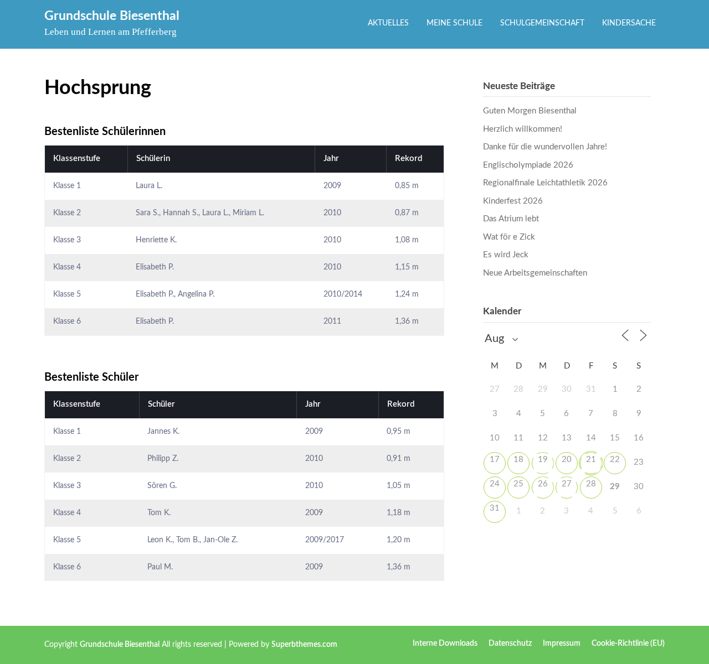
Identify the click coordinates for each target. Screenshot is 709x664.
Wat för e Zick (509, 237)
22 (615, 459)
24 (495, 484)
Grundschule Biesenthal (111, 15)
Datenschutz (510, 643)
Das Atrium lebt (511, 219)
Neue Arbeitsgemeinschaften (535, 273)
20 (567, 459)
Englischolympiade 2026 (528, 165)
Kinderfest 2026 (513, 201)
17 (495, 459)
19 (543, 459)
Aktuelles (388, 23)
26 (543, 484)
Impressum (561, 643)
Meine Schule (454, 23)
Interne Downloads (445, 643)
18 (518, 459)
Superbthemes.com (304, 645)
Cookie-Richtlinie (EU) (628, 643)
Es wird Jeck (505, 255)
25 (518, 484)
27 (567, 484)
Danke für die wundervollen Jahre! (545, 147)
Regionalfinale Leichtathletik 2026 (545, 183)
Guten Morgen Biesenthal (530, 111)
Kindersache (629, 23)
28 (591, 484)
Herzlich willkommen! (522, 129)
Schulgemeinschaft (542, 23)
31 (495, 508)
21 (591, 459)
